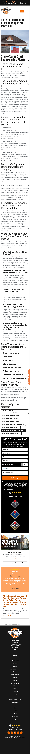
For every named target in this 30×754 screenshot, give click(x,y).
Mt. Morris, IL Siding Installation (11, 427)
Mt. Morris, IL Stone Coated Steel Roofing (13, 430)
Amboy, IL (15, 685)
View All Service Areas (15, 699)
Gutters (15, 671)
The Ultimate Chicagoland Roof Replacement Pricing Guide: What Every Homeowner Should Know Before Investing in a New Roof (15, 601)
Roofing (15, 666)
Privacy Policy (10, 489)
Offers (15, 708)
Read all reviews (15, 588)
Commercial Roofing (15, 669)
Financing (15, 658)
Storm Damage (15, 674)
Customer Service (15, 660)
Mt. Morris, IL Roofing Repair (10, 418)
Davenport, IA (15, 697)
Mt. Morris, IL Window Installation (11, 433)
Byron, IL (15, 694)
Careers (15, 713)
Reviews (15, 710)
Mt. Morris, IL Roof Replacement (11, 421)
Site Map (19, 736)
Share (15, 558)
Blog (15, 705)
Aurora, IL (15, 688)
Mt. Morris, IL (5, 407)
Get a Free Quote (15, 478)
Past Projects (15, 716)
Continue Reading (7, 615)
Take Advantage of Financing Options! (15, 562)
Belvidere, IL (15, 691)
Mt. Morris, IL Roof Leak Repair (10, 415)
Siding (15, 680)
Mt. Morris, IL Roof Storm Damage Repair (13, 424)
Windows (15, 677)
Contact (15, 652)
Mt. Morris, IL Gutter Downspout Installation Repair (15, 411)
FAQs (15, 719)
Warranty (15, 655)
